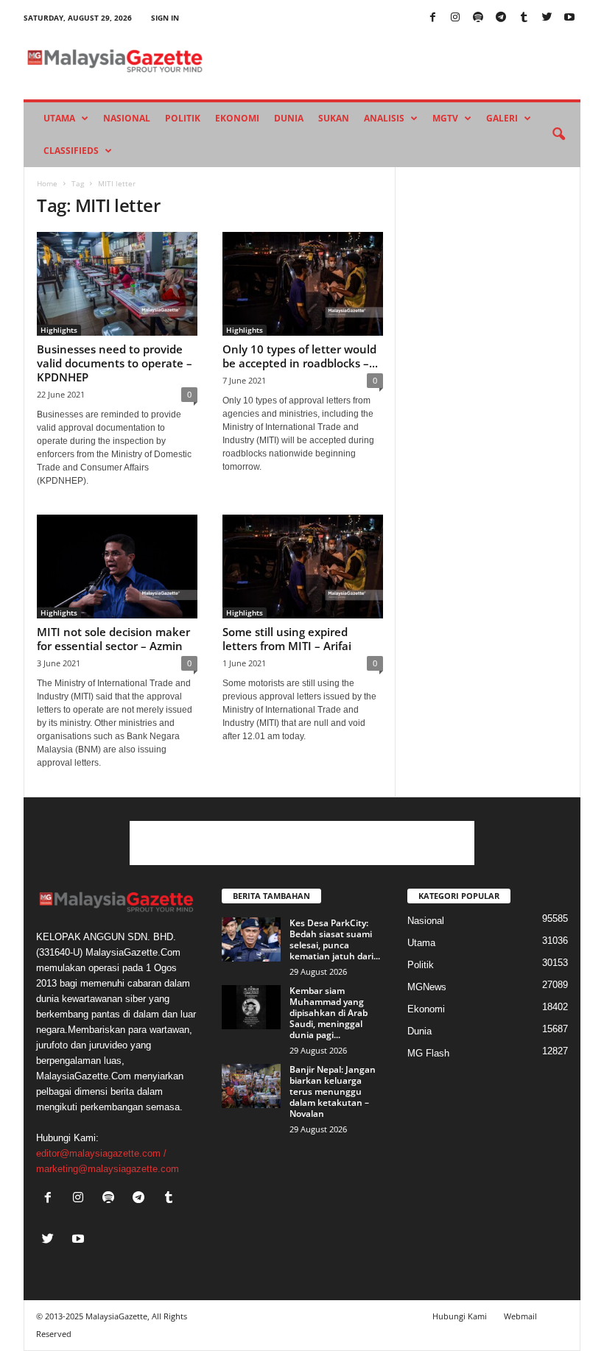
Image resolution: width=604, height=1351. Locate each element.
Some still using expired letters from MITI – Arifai (286, 638)
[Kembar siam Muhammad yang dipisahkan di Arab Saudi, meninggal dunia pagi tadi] (251, 1007)
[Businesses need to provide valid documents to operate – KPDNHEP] (117, 284)
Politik (182, 118)
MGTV (445, 118)
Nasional (126, 118)
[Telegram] (501, 18)
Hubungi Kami (459, 1316)
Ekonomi (237, 118)
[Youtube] (569, 18)
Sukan (333, 118)
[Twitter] (546, 18)
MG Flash (428, 1053)
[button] (558, 135)
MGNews (426, 986)
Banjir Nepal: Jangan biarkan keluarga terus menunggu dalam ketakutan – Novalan (332, 1091)
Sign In (165, 18)
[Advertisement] (302, 843)
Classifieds (71, 150)
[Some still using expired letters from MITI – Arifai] (302, 566)
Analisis (384, 118)
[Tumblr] (524, 18)
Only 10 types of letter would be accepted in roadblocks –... (300, 356)
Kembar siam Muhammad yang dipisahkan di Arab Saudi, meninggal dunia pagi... (328, 1012)
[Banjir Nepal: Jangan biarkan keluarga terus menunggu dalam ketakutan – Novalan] (251, 1086)
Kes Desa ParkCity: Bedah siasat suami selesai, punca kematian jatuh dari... (334, 939)
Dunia (288, 118)
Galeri (502, 118)
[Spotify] (478, 18)
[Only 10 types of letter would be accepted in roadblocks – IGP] (302, 284)
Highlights (59, 330)
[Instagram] (455, 18)
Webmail (520, 1316)
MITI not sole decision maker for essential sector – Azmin (113, 638)
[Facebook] (432, 18)
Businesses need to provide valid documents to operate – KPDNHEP (114, 363)
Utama (59, 118)
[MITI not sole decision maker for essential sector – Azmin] (117, 566)
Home (47, 183)
